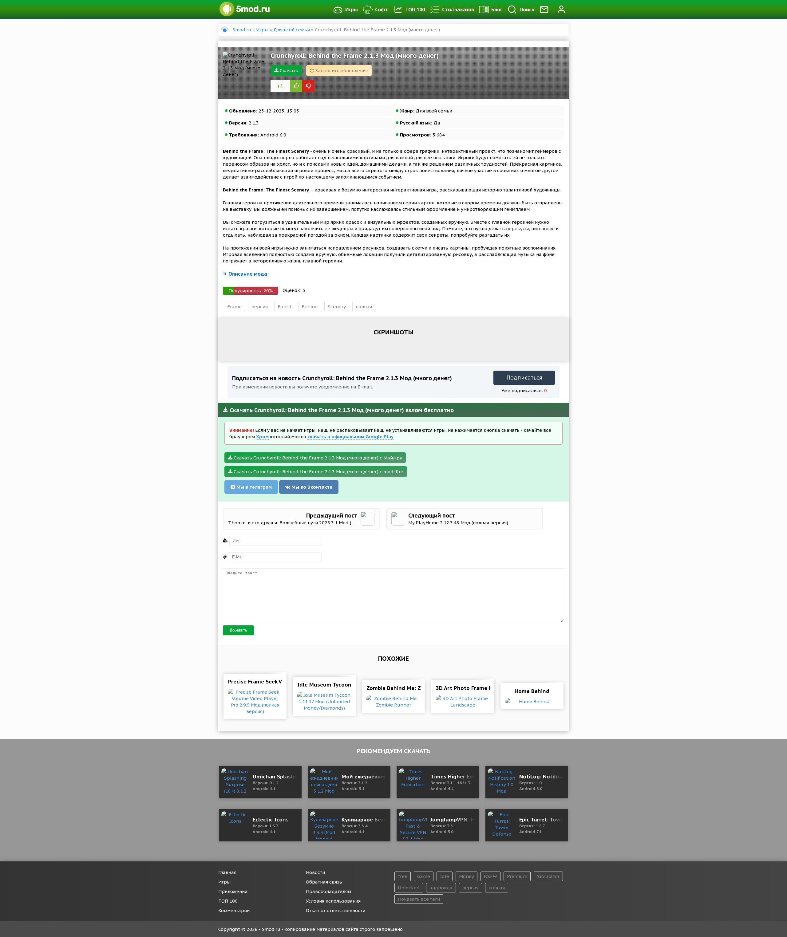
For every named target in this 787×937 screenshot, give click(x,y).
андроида (441, 888)
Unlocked (409, 888)
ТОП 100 (415, 9)
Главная (227, 872)
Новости (315, 872)
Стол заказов (458, 9)
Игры (351, 9)
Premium (517, 876)
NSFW (490, 876)
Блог (496, 9)
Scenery (337, 306)
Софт (381, 9)
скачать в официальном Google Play (350, 436)
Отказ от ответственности (335, 910)
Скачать (288, 70)
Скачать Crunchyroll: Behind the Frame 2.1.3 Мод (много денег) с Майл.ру (317, 458)
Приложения (232, 891)
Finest (285, 306)
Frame (234, 306)
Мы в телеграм (253, 487)
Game (423, 876)
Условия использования (333, 901)
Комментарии (234, 910)
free (402, 876)
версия (259, 306)
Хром (262, 436)
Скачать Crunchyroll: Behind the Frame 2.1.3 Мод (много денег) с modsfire (317, 471)
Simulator (548, 876)
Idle (444, 876)
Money (466, 876)
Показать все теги (419, 899)
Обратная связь (324, 882)
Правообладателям (328, 891)
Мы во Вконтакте (311, 487)
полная (364, 306)
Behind (310, 306)
